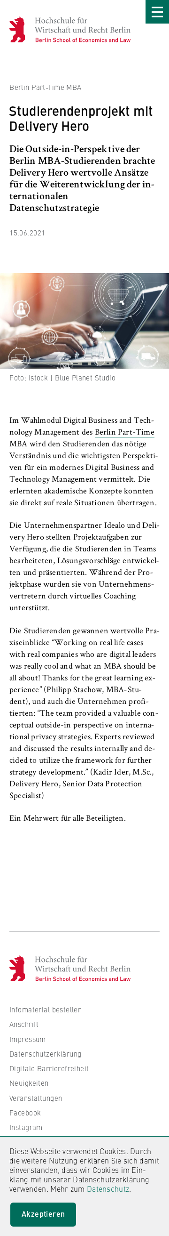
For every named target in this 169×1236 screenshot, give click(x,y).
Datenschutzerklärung (45, 1053)
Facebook (25, 1112)
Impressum (27, 1039)
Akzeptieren (43, 1213)
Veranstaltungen (35, 1098)
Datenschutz (108, 1188)
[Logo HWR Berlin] (21, 29)
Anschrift (24, 1024)
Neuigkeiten (29, 1083)
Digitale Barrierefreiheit (49, 1068)
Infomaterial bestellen (45, 1009)
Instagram (26, 1127)
